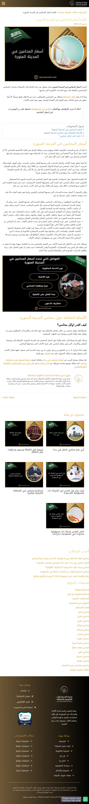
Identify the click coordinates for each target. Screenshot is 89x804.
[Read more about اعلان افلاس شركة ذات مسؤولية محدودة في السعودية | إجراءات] (65, 516)
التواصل (47, 353)
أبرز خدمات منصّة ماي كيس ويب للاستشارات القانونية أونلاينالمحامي (45, 365)
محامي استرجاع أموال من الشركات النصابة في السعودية (64, 572)
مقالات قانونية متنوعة (79, 670)
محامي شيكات (82, 630)
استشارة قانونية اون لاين (78, 594)
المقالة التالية (7, 397)
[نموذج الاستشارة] (32, 696)
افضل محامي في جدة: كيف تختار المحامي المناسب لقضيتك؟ (62, 563)
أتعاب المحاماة (69, 97)
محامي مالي (83, 652)
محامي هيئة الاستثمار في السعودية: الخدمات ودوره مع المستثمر (60, 558)
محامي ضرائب (83, 634)
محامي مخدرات (82, 656)
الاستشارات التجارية (81, 598)
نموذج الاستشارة (23, 696)
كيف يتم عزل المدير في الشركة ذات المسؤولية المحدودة (66, 491)
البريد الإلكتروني (23, 702)
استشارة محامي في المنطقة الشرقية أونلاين (28, 491)
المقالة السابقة (81, 397)
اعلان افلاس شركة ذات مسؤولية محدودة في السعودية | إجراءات (67, 532)
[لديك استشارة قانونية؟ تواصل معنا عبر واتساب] (85, 799)
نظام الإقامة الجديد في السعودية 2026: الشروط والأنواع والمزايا (61, 576)
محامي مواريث (83, 661)
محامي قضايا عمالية (80, 647)
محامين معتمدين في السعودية (75, 665)
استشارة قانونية (82, 590)
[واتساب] (29, 691)
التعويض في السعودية (79, 603)
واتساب (23, 690)
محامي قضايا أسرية (80, 643)
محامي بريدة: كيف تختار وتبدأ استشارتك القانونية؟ (67, 567)
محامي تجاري (83, 616)
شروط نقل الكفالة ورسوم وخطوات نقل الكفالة (25, 450)
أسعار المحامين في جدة (53, 360)
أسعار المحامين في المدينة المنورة (67, 129)
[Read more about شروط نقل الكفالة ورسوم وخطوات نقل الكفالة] (24, 434)
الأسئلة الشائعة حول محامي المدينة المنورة (63, 133)
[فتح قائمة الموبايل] (3, 3)
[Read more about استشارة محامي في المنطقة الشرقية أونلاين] (24, 475)
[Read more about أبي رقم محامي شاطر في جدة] (65, 434)
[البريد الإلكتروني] (32, 702)
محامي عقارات (83, 639)
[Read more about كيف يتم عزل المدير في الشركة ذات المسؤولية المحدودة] (65, 475)
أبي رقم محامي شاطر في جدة (68, 449)
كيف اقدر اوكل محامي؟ (69, 136)
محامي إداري (83, 612)
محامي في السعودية (42, 109)
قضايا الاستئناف (82, 607)
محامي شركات (83, 625)
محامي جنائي (83, 621)
